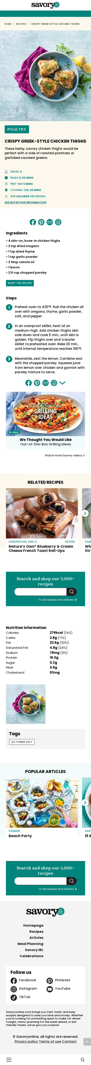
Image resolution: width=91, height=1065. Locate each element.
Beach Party (20, 835)
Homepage (33, 925)
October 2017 (22, 742)
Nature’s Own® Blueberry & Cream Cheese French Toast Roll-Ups (41, 548)
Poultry (16, 129)
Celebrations (31, 956)
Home (8, 24)
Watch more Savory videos (64, 455)
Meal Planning (30, 943)
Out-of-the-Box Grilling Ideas (45, 444)
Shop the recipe (20, 283)
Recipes (21, 24)
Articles (36, 937)
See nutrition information (25, 202)
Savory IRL (34, 949)
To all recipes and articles (56, 600)
